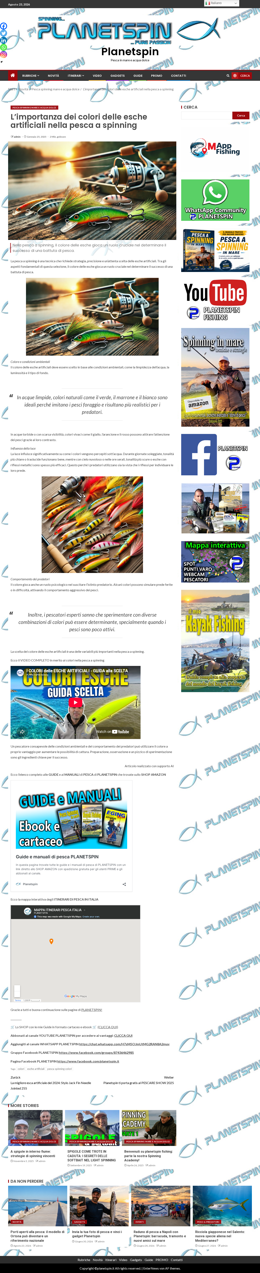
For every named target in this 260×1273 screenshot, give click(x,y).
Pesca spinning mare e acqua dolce (34, 107)
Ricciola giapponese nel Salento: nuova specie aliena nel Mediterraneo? (220, 1236)
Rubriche (29, 76)
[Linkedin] (3, 40)
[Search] (228, 76)
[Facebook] (3, 26)
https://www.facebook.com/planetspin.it (88, 1061)
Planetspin (130, 51)
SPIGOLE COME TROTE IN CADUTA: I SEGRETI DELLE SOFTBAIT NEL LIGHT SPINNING (91, 1156)
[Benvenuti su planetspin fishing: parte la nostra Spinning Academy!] (149, 1128)
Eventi (140, 1222)
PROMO (156, 76)
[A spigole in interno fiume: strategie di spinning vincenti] (35, 1128)
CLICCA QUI (123, 1035)
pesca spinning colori (59, 1068)
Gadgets (117, 76)
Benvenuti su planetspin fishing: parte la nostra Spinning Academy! (148, 1156)
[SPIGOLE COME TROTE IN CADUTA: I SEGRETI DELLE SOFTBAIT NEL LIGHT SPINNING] (92, 1128)
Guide (137, 76)
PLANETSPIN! (91, 1010)
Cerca (190, 107)
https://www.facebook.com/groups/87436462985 (96, 1052)
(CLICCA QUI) (108, 1027)
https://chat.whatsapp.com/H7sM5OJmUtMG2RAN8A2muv (124, 1044)
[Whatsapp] (3, 47)
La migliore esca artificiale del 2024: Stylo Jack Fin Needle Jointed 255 (51, 1082)
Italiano (216, 3)
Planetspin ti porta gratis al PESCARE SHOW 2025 (138, 1080)
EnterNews (151, 1268)
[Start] (13, 75)
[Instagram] (3, 54)
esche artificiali (35, 1068)
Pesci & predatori (208, 1222)
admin (17, 136)
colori (21, 1068)
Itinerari (74, 76)
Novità (53, 76)
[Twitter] (3, 33)
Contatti (178, 76)
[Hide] (1, 62)
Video (97, 76)
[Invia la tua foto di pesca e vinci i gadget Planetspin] (99, 1206)
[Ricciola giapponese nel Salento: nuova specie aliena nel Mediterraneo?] (222, 1206)
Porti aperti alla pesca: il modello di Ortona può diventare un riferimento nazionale (37, 1236)
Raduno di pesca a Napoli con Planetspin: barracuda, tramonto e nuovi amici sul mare (160, 1236)
